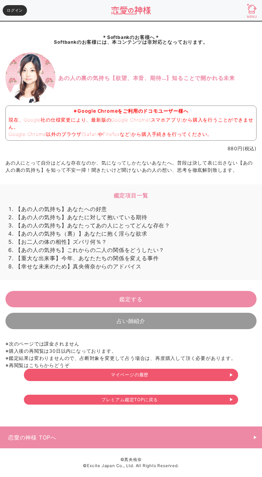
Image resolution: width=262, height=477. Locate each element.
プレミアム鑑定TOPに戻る (129, 399)
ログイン (15, 10)
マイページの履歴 (129, 374)
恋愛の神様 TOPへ (32, 437)
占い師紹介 (131, 321)
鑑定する (130, 299)
